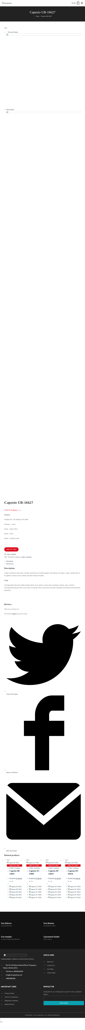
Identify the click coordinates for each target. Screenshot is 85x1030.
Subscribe (64, 1003)
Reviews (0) (9, 564)
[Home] (33, 16)
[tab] (43, 561)
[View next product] (15, 109)
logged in (15, 614)
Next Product (10, 109)
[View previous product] (6, 32)
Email (46, 994)
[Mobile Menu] (81, 3)
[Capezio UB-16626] (43, 71)
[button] (10, 554)
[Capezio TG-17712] (43, 148)
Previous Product (13, 32)
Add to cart (11, 549)
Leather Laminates (26, 557)
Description (9, 561)
